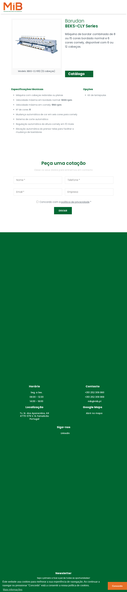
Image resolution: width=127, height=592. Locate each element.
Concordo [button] (117, 586)
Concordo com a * (65, 202)
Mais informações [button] (12, 589)
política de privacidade (75, 202)
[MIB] (13, 7)
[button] (79, 74)
